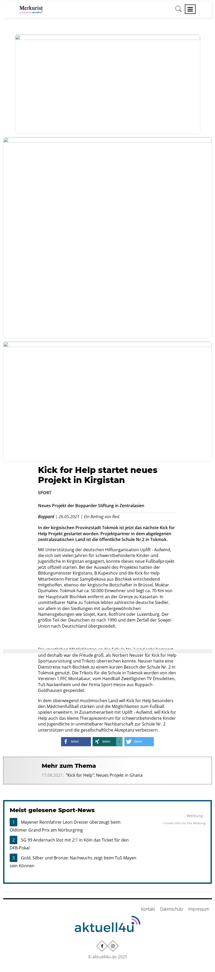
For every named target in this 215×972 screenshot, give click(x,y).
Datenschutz (171, 909)
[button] (76, 741)
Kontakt (148, 909)
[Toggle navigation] (190, 9)
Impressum (198, 909)
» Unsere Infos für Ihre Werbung (183, 823)
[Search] (178, 11)
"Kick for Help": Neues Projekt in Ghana (104, 775)
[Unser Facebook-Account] (102, 946)
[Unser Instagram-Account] (113, 946)
